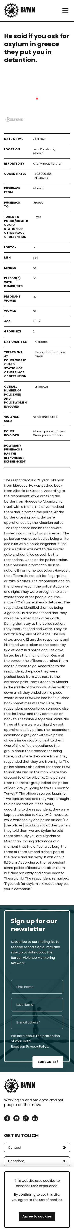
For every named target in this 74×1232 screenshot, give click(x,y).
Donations (16, 1161)
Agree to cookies (37, 1216)
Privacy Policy (37, 1046)
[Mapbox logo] (14, 119)
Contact (15, 1147)
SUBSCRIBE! (48, 1061)
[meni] (65, 10)
